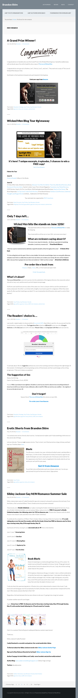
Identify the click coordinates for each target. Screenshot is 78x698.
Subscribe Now (39, 353)
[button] (39, 344)
